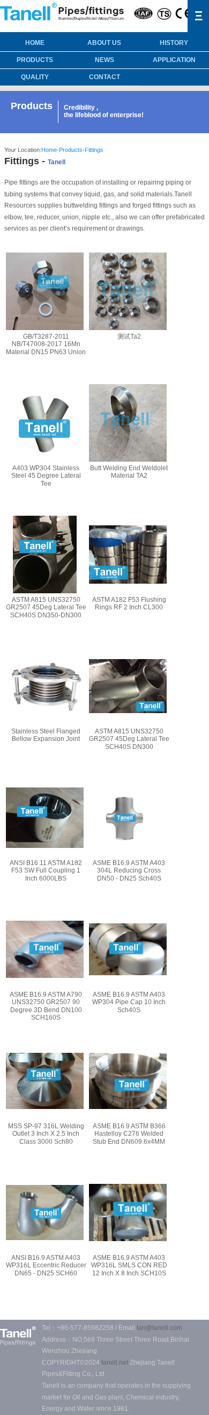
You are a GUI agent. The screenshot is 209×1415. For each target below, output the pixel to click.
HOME (34, 43)
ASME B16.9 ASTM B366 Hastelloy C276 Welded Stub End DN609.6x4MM (129, 1133)
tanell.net (114, 1362)
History (174, 43)
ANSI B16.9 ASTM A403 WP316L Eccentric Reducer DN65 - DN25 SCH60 (46, 1265)
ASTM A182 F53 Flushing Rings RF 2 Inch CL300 (129, 603)
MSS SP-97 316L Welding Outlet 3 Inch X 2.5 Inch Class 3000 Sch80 (46, 1133)
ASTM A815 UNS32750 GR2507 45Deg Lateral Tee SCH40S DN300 (129, 739)
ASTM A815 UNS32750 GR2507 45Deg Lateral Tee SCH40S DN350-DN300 (46, 607)
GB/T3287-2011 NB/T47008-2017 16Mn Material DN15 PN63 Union (46, 344)
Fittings (94, 150)
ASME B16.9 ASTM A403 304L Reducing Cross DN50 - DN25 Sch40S (129, 870)
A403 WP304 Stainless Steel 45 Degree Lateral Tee (46, 475)
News (104, 60)
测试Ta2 (129, 336)
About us (104, 43)
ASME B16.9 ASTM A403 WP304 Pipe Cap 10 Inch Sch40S (129, 1002)
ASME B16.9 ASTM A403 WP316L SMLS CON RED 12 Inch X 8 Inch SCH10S (129, 1265)
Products (35, 60)
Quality (35, 77)
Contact (104, 77)
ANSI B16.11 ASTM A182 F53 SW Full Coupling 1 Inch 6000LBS (46, 870)
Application (174, 60)
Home (49, 150)
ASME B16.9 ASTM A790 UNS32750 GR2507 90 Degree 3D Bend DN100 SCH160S (46, 1006)
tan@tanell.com (159, 1328)
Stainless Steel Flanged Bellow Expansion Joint (45, 735)
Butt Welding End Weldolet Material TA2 (129, 471)
